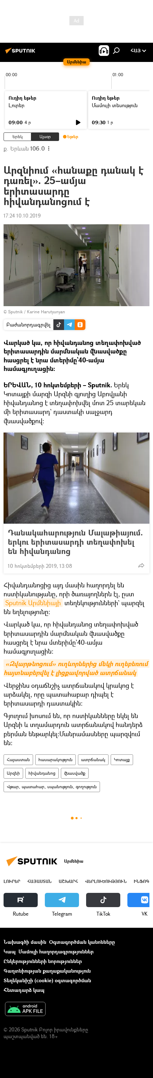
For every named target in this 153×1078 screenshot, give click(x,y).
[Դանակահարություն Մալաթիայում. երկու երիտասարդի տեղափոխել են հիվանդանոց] (76, 478)
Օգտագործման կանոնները (82, 941)
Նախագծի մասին (25, 941)
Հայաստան (18, 760)
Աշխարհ (68, 881)
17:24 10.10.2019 (22, 215)
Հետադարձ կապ (24, 990)
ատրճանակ (93, 760)
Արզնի (13, 773)
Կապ (10, 951)
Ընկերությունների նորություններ (43, 961)
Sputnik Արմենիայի (33, 602)
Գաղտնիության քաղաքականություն (47, 970)
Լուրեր (17, 105)
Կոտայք (122, 760)
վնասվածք (74, 773)
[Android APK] (25, 1009)
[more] (141, 565)
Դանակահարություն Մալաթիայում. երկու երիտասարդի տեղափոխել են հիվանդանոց (75, 542)
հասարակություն (55, 760)
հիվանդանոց (42, 773)
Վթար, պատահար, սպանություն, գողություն (52, 787)
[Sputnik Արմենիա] (21, 53)
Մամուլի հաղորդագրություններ (56, 951)
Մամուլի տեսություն (115, 105)
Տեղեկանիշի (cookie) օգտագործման (47, 980)
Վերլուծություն (106, 881)
